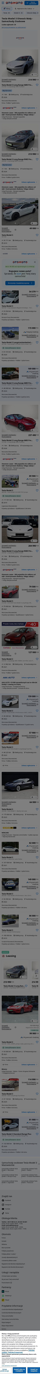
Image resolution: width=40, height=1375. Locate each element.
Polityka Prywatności (15, 1352)
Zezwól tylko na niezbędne (19, 1370)
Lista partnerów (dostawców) (9, 1365)
